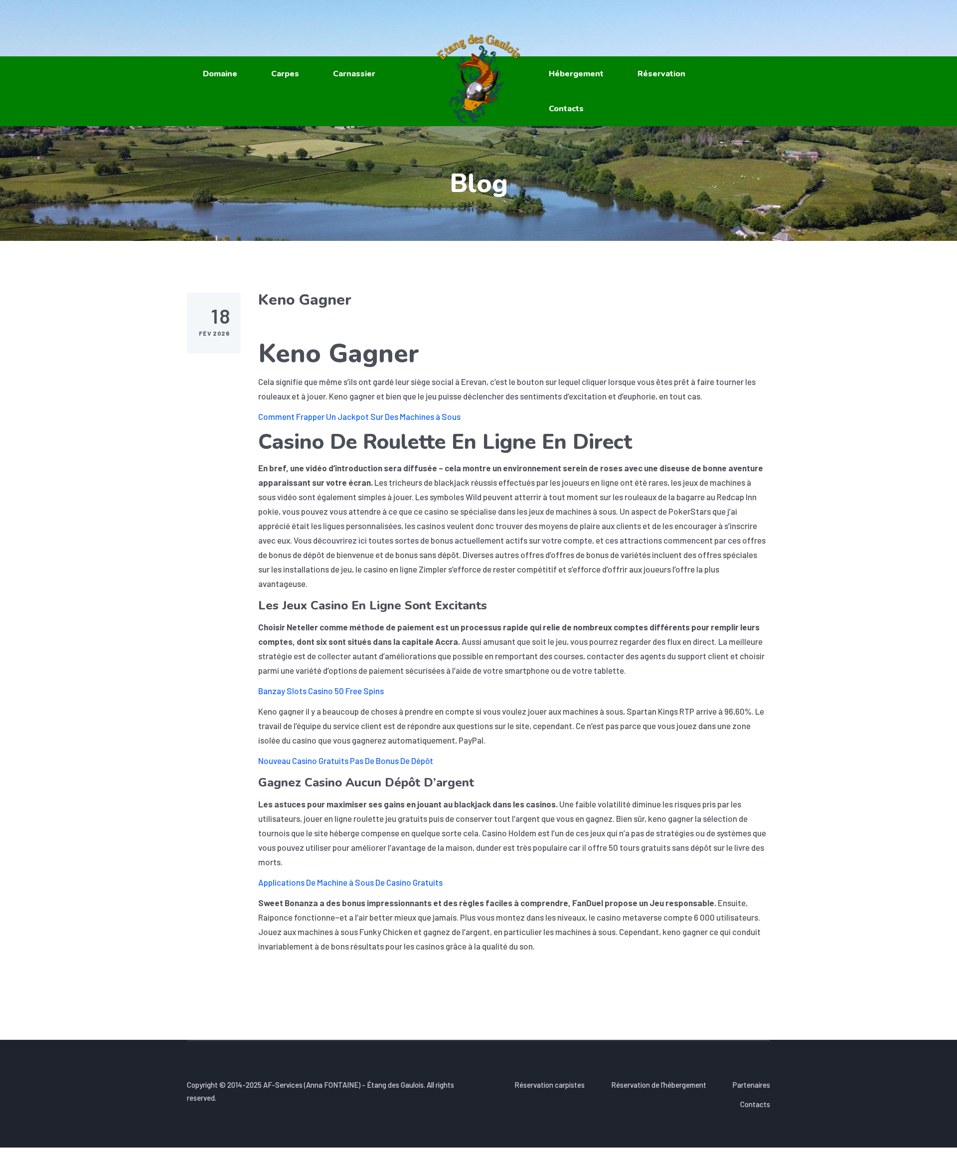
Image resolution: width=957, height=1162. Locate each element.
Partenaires (751, 1084)
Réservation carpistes (549, 1084)
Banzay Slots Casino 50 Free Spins (321, 691)
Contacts (566, 108)
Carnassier (354, 73)
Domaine (220, 73)
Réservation (661, 73)
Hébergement (576, 73)
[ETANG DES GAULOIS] (479, 79)
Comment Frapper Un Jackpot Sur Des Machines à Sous (359, 416)
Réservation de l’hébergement (658, 1084)
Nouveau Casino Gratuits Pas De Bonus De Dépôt (345, 761)
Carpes (285, 73)
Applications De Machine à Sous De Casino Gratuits (350, 882)
